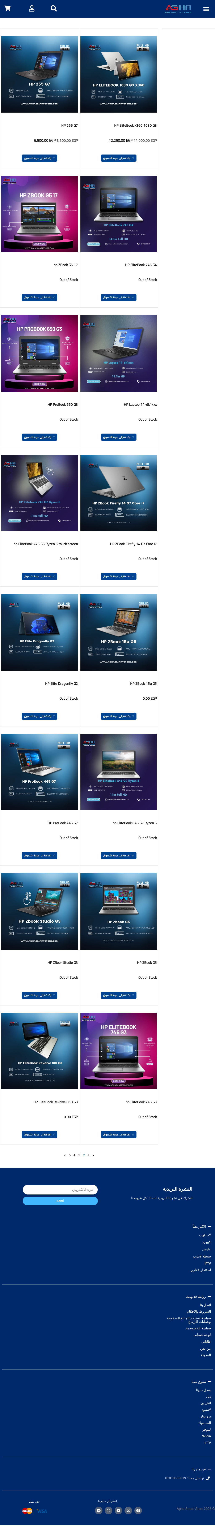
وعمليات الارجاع (199, 1322)
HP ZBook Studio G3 (63, 962)
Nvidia (206, 1436)
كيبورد (206, 1242)
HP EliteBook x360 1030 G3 (135, 125)
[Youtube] (118, 1510)
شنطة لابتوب (202, 1256)
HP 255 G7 (69, 125)
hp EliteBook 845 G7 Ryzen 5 (135, 823)
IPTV (208, 1263)
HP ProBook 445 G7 (63, 823)
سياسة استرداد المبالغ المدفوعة (189, 1318)
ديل (208, 1396)
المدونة (206, 1355)
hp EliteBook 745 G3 (141, 1102)
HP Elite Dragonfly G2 (61, 683)
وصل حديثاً (203, 1390)
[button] (206, 9)
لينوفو (207, 1429)
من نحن (205, 1348)
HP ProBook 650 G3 (63, 404)
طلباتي (206, 1341)
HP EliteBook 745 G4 (141, 264)
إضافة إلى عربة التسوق (116, 158)
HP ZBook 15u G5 (143, 683)
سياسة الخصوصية (198, 1328)
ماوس (206, 1249)
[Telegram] (98, 1510)
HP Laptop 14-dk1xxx (140, 404)
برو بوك (205, 1416)
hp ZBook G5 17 (66, 264)
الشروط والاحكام (199, 1311)
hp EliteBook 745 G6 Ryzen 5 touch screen (46, 543)
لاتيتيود (206, 1410)
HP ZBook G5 (147, 962)
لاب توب (205, 1235)
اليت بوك (204, 1423)
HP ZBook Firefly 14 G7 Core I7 (133, 543)
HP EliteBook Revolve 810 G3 (55, 1102)
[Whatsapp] (108, 1510)
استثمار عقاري (200, 1270)
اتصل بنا (205, 1305)
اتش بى (206, 1403)
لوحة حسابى (202, 1335)
